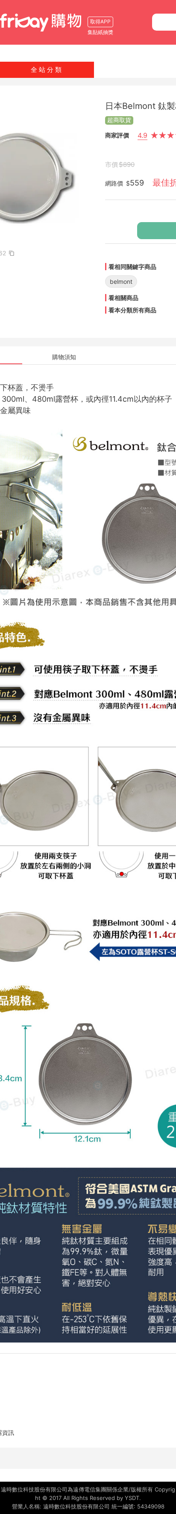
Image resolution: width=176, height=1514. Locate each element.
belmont (121, 281)
